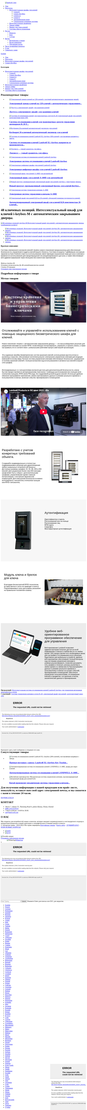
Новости (12, 33)
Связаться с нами (11, 50)
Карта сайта (60, 825)
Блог (11, 35)
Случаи (12, 37)
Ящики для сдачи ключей (18, 27)
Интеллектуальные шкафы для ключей (23, 10)
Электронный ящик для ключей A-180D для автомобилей (36, 178)
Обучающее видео (15, 44)
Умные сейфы (14, 25)
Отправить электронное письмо (12, 838)
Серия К (17, 12)
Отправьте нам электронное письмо (14, 269)
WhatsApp (19, 840)
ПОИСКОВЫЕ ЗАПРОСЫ (11, 827)
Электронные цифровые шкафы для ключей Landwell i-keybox (38, 169)
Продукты (9, 8)
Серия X (17, 18)
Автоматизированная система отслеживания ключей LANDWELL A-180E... (44, 773)
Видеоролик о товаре (17, 40)
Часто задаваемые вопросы (15, 46)
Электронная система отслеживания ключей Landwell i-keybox (38, 161)
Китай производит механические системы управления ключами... (39, 783)
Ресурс (7, 31)
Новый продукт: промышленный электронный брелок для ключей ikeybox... (44, 186)
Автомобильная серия (21, 19)
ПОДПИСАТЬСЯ (7, 798)
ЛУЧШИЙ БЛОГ (72, 825)
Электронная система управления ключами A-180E (33, 194)
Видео (7, 39)
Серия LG (17, 16)
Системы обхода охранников (19, 29)
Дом (6, 6)
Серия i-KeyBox (19, 14)
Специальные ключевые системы (26, 21)
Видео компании (15, 42)
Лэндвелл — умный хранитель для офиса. (28, 153)
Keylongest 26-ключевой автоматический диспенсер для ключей (38, 132)
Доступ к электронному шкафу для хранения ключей (34, 112)
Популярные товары (47, 825)
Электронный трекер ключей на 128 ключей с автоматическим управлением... (45, 103)
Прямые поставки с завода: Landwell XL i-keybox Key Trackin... (38, 763)
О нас (7, 48)
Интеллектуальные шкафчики (20, 23)
